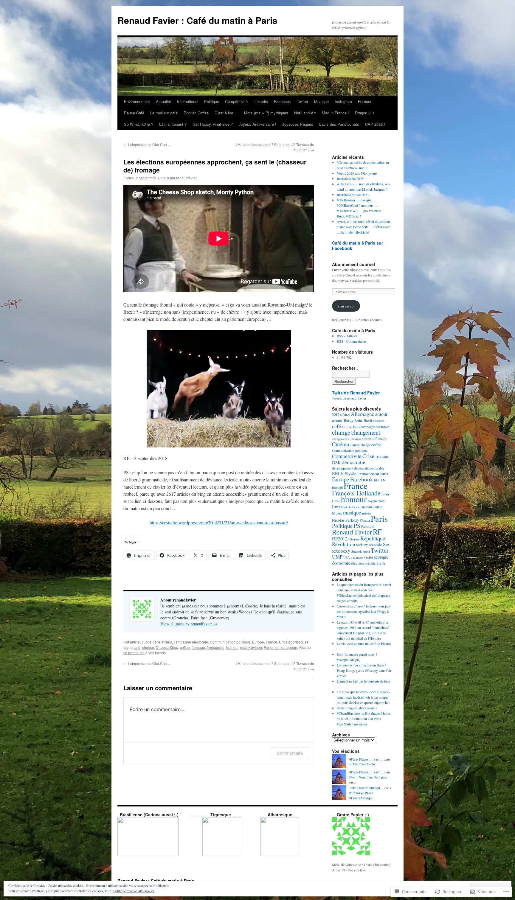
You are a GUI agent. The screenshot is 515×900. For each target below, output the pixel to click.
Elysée (350, 473)
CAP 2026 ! (375, 124)
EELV (338, 473)
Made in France (351, 507)
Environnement (137, 101)
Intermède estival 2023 (353, 194)
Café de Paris (351, 427)
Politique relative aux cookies (133, 890)
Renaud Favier (352, 532)
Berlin (358, 420)
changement (365, 432)
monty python (251, 647)
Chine (366, 438)
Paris (379, 518)
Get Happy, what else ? (213, 124)
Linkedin (261, 101)
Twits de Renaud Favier (356, 393)
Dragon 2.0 (364, 113)
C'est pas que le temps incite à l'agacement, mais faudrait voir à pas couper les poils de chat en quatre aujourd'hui (363, 697)
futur (385, 494)
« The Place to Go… (364, 763)
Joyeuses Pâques (297, 124)
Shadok (356, 551)
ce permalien (134, 652)
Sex (386, 544)
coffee (185, 647)
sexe (336, 551)
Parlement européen (280, 647)
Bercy (348, 420)
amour (381, 414)
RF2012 (340, 538)
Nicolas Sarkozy (345, 520)
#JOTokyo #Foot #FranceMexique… (363, 795)
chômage (379, 438)
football (337, 487)
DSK (336, 462)
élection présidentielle (368, 563)
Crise (368, 456)
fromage (198, 647)
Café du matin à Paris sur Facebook (357, 245)
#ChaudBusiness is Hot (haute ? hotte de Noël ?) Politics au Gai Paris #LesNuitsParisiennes (363, 718)
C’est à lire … (226, 113)
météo (366, 513)
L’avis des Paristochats (339, 124)
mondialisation (372, 507)
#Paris (167, 641)
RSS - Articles (347, 335)
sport (366, 551)
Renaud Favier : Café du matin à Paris (197, 20)
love (336, 506)
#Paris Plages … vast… (366, 759)
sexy (345, 550)
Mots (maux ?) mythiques (266, 113)
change (341, 432)
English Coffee (196, 113)
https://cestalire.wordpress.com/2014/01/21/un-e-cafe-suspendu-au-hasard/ (219, 522)
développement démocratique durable (358, 468)
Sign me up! (346, 306)
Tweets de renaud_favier (349, 398)
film (377, 480)
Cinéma (340, 444)
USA (346, 557)
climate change (360, 445)
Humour (364, 101)
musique (352, 512)
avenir (337, 420)
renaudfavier (186, 177)
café (137, 647)
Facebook (282, 101)
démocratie (353, 462)
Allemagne (362, 414)
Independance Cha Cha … (147, 144)
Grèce (336, 501)
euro (384, 473)
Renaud (367, 526)
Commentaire (290, 753)
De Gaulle (382, 457)
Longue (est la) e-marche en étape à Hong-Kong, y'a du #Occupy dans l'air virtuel (364, 670)
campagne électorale (191, 641)
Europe (258, 641)
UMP (337, 557)
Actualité (163, 101)
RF (377, 532)
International (187, 101)
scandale (375, 544)
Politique (211, 101)
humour (232, 647)
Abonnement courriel (353, 264)
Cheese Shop (167, 647)
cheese (148, 647)
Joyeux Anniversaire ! (257, 124)
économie (341, 562)
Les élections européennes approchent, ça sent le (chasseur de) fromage (214, 165)
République (372, 538)
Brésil (368, 420)
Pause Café (134, 113)
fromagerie (215, 647)
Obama (365, 520)
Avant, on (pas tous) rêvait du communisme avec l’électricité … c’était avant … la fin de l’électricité (364, 226)
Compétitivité (236, 101)
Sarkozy (362, 544)
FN (383, 480)
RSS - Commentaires (352, 341)
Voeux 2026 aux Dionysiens (357, 173)
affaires (345, 414)
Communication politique (230, 641)
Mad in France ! (335, 113)
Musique (321, 101)
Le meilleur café (164, 113)
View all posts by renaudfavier (188, 624)
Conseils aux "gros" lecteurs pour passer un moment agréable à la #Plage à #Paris (364, 611)
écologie (381, 557)
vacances (357, 557)
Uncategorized (291, 641)
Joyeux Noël (376, 500)
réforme (353, 539)
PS (357, 526)
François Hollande (356, 492)
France (271, 641)
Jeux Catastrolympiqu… (366, 787)
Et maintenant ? (173, 124)
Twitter (302, 101)
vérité (368, 557)
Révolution (343, 544)
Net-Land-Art (305, 113)
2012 (335, 414)
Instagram (343, 101)
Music (337, 513)
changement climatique (347, 439)
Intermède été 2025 (350, 178)
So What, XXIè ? (138, 124)
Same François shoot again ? (357, 707)
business (378, 420)
